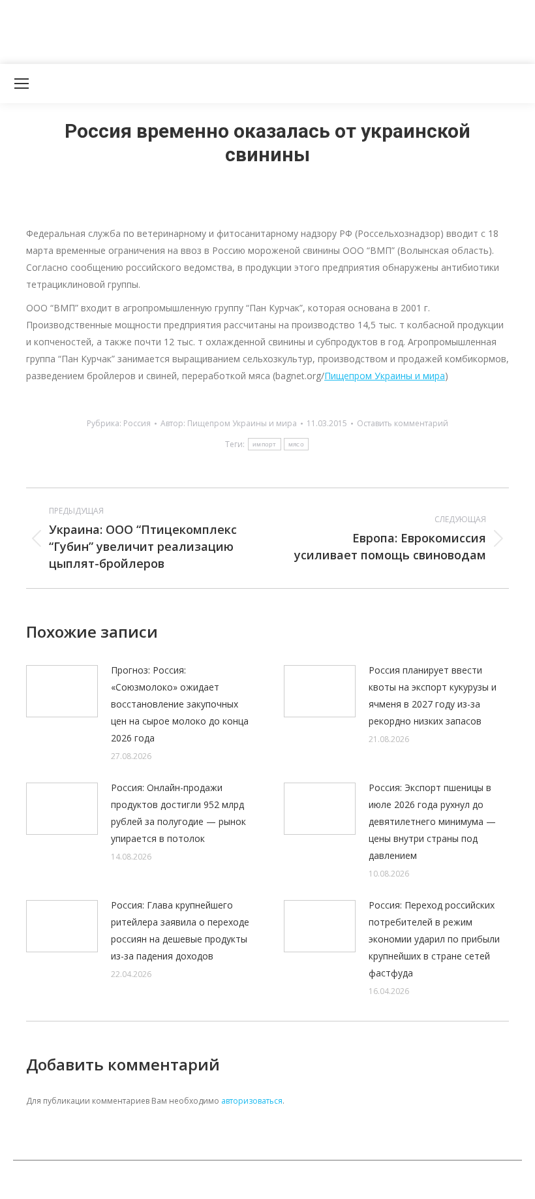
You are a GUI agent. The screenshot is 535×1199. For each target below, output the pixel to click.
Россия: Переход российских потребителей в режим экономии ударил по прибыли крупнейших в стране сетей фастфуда (434, 939)
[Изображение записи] (62, 691)
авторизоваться (252, 1100)
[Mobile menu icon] (21, 83)
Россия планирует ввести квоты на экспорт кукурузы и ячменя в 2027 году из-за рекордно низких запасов (433, 695)
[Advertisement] (237, 29)
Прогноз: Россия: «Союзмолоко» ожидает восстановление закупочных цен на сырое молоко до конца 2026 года (180, 704)
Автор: (228, 423)
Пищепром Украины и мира (384, 375)
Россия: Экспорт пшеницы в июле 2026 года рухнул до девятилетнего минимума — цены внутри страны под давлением (432, 821)
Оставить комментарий (402, 423)
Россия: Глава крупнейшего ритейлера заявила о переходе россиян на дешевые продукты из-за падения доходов (180, 930)
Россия (137, 423)
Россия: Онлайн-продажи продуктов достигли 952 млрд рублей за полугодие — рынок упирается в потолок (178, 813)
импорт (264, 444)
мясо (296, 444)
